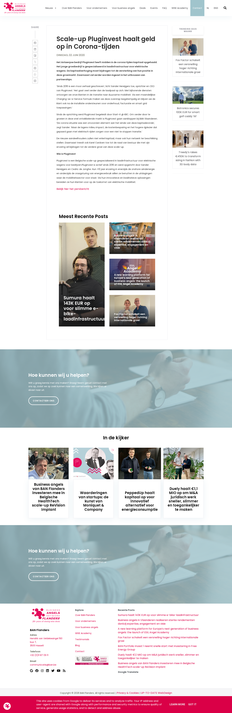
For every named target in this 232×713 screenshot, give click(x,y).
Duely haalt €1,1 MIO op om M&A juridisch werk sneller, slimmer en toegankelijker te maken (158, 656)
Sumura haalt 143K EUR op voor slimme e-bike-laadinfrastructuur (158, 615)
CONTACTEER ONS (43, 400)
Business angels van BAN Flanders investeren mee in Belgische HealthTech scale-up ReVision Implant (156, 665)
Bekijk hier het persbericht (73, 189)
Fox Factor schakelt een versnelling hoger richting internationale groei (158, 639)
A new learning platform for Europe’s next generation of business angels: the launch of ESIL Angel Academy (158, 630)
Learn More (177, 704)
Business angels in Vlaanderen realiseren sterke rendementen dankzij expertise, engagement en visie (156, 621)
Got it (192, 704)
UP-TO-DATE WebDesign (156, 693)
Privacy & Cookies (128, 693)
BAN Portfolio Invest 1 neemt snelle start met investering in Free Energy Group (157, 647)
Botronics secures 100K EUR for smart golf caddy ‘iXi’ (188, 112)
